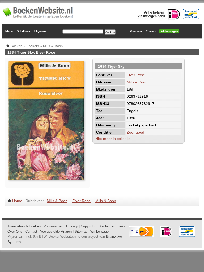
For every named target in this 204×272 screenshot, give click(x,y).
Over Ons (14, 231)
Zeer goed (135, 132)
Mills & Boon (137, 82)
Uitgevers (40, 31)
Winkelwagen (169, 31)
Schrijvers (24, 31)
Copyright (88, 226)
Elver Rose (136, 75)
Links (121, 226)
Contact (151, 31)
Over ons (136, 31)
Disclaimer (106, 226)
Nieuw (9, 31)
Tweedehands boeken (24, 226)
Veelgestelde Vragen (56, 231)
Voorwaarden (53, 226)
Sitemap (81, 231)
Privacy (72, 226)
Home (17, 201)
